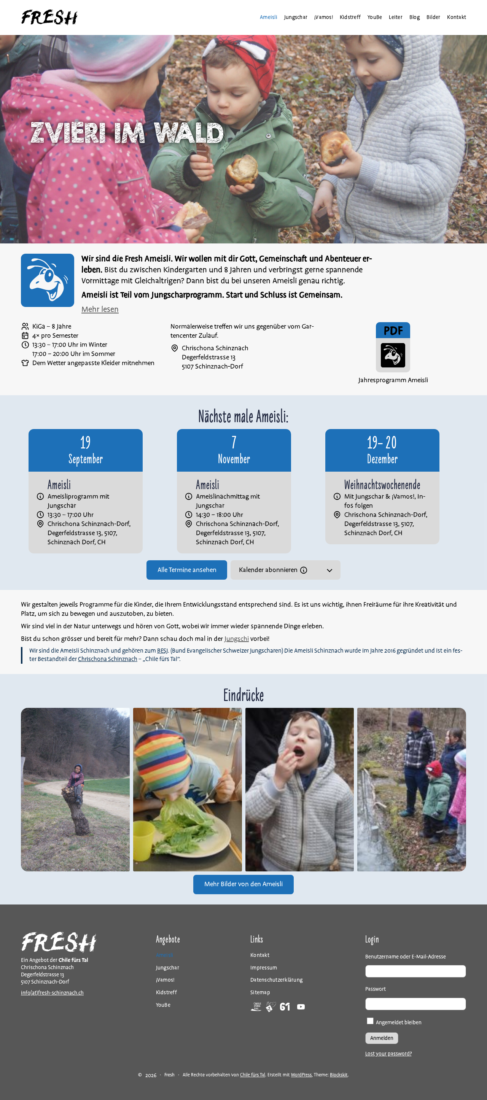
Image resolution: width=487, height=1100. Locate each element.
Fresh (169, 1075)
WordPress (301, 1075)
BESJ (162, 651)
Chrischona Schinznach (107, 659)
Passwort (375, 989)
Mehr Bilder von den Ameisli (243, 884)
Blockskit (339, 1075)
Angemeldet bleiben (398, 1022)
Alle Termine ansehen (187, 570)
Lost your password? (388, 1053)
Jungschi (236, 639)
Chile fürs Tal (252, 1075)
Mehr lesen (100, 309)
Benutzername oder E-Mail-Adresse (405, 956)
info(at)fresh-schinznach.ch (52, 993)
